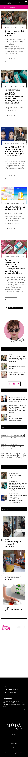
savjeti (15, 455)
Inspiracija (12, 372)
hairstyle (15, 437)
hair (11, 437)
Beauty (11, 473)
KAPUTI (3, 651)
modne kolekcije (14, 444)
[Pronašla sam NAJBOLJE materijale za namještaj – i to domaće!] (14, 561)
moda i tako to (4, 444)
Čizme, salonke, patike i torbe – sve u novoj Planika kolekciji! (17, 418)
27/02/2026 (7, 143)
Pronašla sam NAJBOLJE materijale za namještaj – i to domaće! (13, 577)
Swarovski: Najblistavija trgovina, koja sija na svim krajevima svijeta (18, 399)
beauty (21, 433)
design (11, 435)
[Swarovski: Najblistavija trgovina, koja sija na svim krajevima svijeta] (4, 398)
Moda (10, 354)
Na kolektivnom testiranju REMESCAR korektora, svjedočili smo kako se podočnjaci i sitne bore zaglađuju (14, 96)
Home (5, 7)
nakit (21, 446)
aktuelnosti (4, 433)
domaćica (16, 435)
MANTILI (4, 649)
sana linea (9, 455)
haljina (21, 437)
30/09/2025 (7, 607)
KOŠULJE (4, 638)
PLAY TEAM (19, 753)
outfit (11, 453)
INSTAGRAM (14, 738)
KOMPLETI (4, 646)
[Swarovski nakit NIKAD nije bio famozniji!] (4, 374)
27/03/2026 (7, 27)
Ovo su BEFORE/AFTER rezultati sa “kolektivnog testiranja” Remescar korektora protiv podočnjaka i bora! (15, 266)
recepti (3, 455)
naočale (3, 448)
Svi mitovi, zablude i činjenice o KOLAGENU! (14, 33)
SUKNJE (4, 644)
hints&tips (3, 439)
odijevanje (19, 451)
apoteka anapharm (13, 433)
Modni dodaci (12, 396)
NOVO (3, 633)
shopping (20, 455)
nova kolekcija (5, 451)
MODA (18, 633)
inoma (9, 439)
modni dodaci (15, 446)
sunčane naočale (9, 457)
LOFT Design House (11, 442)
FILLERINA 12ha (5, 437)
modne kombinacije (6, 446)
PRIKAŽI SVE (5, 668)
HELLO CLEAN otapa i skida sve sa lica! (15, 208)
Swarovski (18, 457)
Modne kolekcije (23, 372)
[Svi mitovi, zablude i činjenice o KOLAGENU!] (14, 19)
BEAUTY (19, 636)
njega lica (16, 448)
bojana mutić (4, 435)
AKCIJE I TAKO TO (7, 664)
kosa (20, 439)
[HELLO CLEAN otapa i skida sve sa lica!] (14, 195)
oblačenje (13, 451)
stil (25, 455)
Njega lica (15, 473)
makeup (20, 442)
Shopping (18, 396)
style (2, 457)
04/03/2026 (7, 86)
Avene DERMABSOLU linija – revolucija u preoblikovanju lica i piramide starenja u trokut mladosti (14, 151)
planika (23, 453)
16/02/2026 (7, 203)
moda (24, 442)
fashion (22, 435)
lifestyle (3, 442)
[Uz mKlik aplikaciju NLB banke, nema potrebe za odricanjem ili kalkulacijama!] (14, 526)
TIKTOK (15, 747)
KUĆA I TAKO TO (6, 655)
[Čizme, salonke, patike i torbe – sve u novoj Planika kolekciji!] (4, 417)
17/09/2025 (7, 256)
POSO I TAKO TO (6, 659)
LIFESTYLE (19, 638)
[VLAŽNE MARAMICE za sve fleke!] (14, 594)
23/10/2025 (7, 574)
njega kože (9, 448)
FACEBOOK (15, 734)
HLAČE (3, 640)
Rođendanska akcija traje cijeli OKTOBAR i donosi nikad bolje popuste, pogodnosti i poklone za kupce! (17, 409)
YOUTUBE (14, 743)
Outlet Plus (17, 453)
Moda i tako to (16, 27)
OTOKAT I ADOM (4, 453)
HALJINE (4, 642)
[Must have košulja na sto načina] (4, 366)
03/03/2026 (7, 539)
